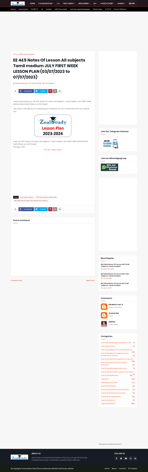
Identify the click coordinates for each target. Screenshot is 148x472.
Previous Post (17, 280)
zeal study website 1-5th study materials (118, 350)
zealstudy (118, 379)
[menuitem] (32, 3)
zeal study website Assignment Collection (118, 359)
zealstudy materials (118, 386)
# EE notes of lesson (27, 54)
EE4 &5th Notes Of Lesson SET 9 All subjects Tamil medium (115, 275)
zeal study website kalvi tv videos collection (118, 363)
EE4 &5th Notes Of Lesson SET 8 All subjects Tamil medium (115, 284)
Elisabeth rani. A (116, 304)
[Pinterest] (50, 91)
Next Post (90, 280)
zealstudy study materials (118, 396)
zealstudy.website (118, 403)
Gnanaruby (114, 313)
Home (15, 54)
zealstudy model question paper (118, 393)
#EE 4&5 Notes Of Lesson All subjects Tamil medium (31, 200)
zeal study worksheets (117, 375)
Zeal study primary (118, 346)
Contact (122, 468)
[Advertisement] (74, 31)
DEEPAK (112, 322)
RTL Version (132, 468)
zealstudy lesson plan (118, 382)
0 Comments (50, 83)
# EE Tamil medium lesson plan (46, 197)
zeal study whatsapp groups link (118, 368)
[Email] (55, 91)
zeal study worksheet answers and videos (118, 372)
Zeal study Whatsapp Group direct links (118, 343)
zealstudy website (118, 400)
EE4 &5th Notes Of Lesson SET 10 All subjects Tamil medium (115, 265)
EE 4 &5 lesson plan (53, 149)
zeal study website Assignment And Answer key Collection (118, 354)
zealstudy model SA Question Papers (118, 389)
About (114, 468)
